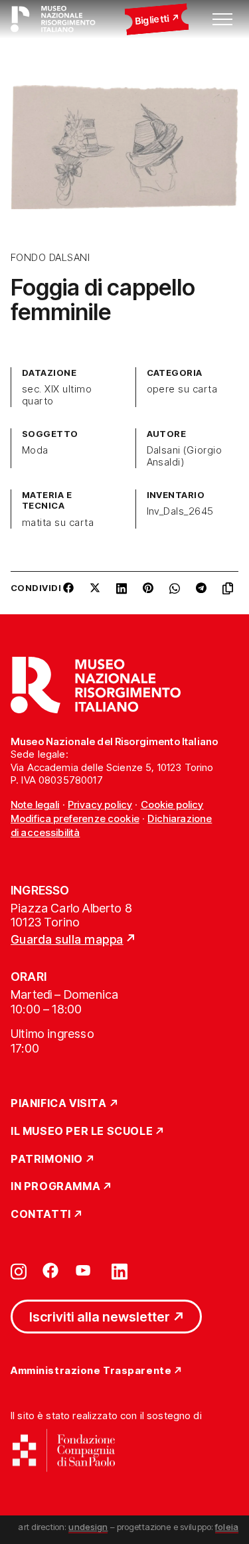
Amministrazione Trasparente (91, 1371)
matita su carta (58, 523)
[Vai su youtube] (85, 1270)
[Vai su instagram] (19, 1270)
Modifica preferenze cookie (75, 818)
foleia (226, 1526)
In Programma (55, 1187)
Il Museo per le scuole (82, 1132)
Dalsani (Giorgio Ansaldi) (184, 456)
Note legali (35, 804)
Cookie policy (172, 804)
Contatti (41, 1215)
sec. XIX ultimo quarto (57, 395)
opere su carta (182, 389)
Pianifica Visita (59, 1104)
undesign (88, 1526)
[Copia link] (230, 593)
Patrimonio (47, 1159)
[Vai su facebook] (50, 1270)
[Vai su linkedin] (119, 1270)
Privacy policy (100, 804)
